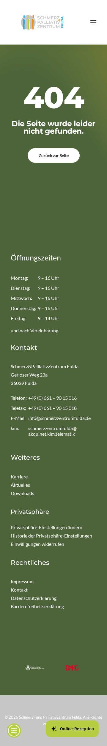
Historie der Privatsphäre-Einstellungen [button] (51, 535)
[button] (93, 22)
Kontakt (19, 589)
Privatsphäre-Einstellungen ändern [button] (46, 527)
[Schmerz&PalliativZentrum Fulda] (42, 22)
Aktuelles (20, 485)
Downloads (22, 493)
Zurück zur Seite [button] (54, 155)
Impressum (22, 581)
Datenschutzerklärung (33, 598)
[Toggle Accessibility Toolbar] (14, 730)
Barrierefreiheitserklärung (37, 606)
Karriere (19, 476)
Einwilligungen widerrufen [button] (37, 544)
